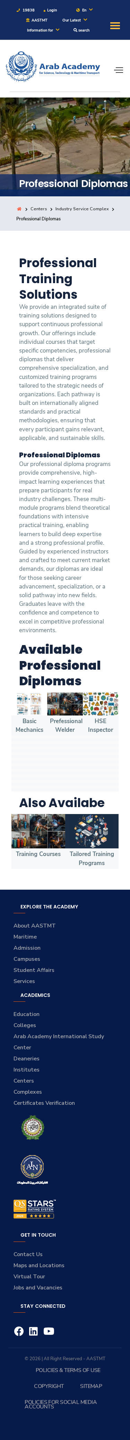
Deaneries (27, 1058)
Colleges (25, 1025)
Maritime (25, 937)
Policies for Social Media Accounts (61, 1404)
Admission (27, 948)
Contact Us (28, 1254)
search (83, 30)
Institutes (27, 1070)
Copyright (48, 1386)
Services (24, 981)
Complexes (28, 1092)
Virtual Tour (29, 1276)
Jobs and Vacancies (38, 1287)
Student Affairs (34, 970)
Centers (39, 209)
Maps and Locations (39, 1265)
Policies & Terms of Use (68, 1370)
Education (27, 1014)
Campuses (27, 959)
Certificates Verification (44, 1103)
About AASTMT (35, 926)
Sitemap (91, 1386)
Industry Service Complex (82, 209)
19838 (28, 10)
